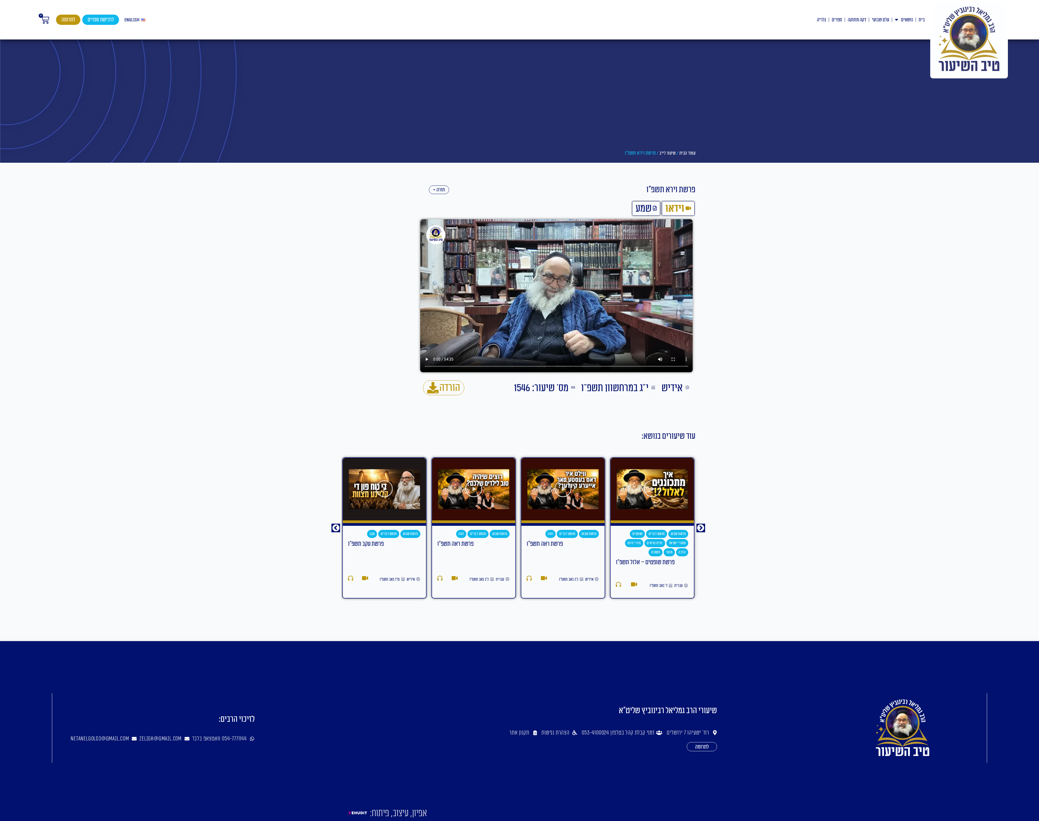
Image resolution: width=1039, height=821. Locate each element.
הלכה (683, 552)
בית (922, 20)
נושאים (907, 20)
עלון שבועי (880, 20)
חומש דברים (657, 533)
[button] (335, 528)
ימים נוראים (656, 543)
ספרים (837, 20)
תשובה (656, 552)
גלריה (821, 20)
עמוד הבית (687, 153)
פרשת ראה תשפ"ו (545, 544)
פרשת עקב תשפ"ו (366, 544)
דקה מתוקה (857, 20)
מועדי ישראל (678, 543)
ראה (551, 533)
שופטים (638, 533)
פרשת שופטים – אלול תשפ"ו (646, 562)
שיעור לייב (667, 153)
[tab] (678, 208)
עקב (373, 533)
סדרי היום (635, 543)
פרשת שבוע (679, 533)
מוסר (670, 552)
